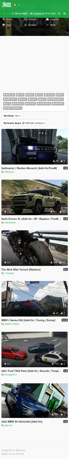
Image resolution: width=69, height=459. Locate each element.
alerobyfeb (10, 222)
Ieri (11, 115)
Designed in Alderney (13, 450)
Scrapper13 (11, 374)
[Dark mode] (59, 13)
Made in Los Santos (12, 453)
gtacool (8, 425)
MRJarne (9, 171)
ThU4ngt (9, 273)
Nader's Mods (12, 323)
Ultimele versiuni (24, 123)
